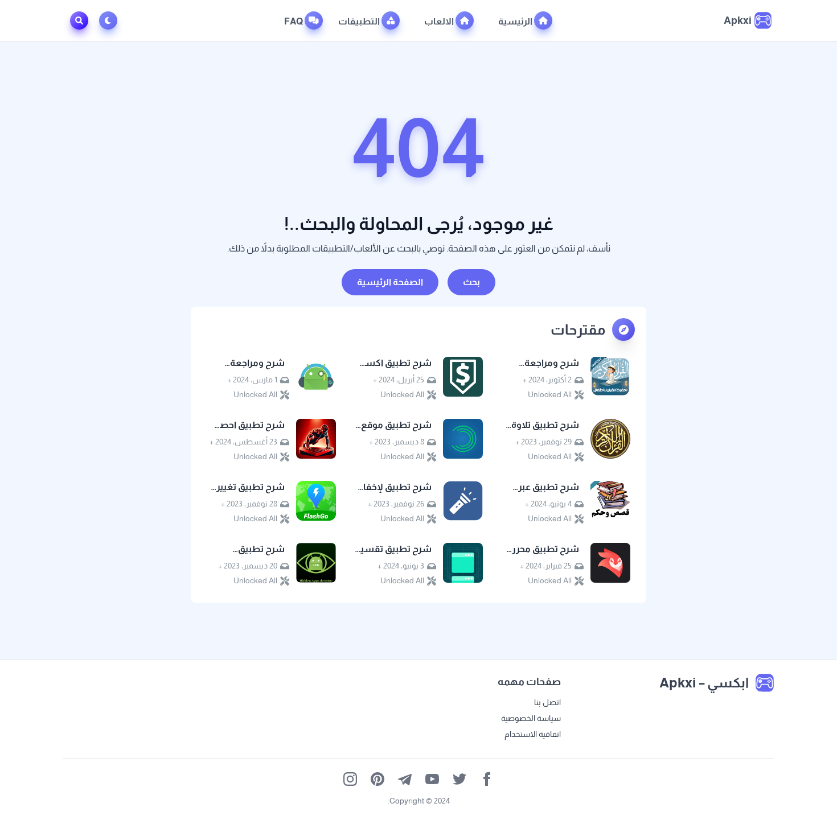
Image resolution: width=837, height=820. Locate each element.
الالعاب (440, 21)
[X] (459, 779)
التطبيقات (359, 21)
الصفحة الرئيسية (390, 282)
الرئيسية (516, 21)
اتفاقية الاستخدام (532, 734)
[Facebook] (487, 779)
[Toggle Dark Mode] (110, 20)
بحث (471, 282)
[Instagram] (350, 779)
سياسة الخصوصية (531, 718)
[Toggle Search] (79, 20)
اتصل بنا (547, 702)
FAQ (294, 21)
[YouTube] (432, 779)
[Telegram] (405, 779)
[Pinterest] (377, 779)
